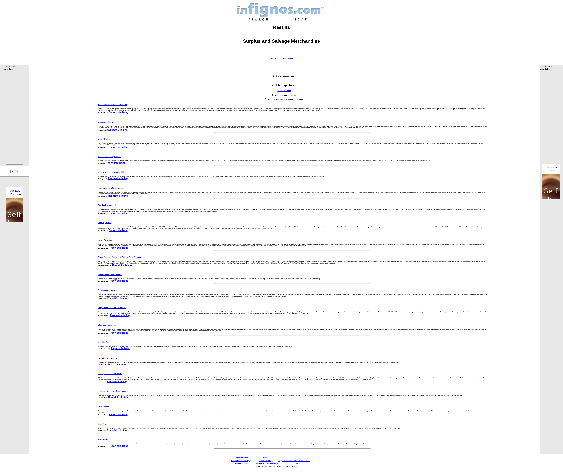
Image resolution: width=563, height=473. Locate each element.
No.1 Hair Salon (104, 342)
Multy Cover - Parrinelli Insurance (112, 308)
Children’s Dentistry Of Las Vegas (112, 391)
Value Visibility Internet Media (110, 188)
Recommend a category (241, 460)
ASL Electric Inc (105, 440)
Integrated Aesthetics (107, 325)
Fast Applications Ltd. (107, 205)
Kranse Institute (104, 139)
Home (265, 458)
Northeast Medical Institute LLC (111, 172)
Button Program (294, 463)
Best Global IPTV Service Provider (112, 104)
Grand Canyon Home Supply (110, 274)
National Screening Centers (109, 156)
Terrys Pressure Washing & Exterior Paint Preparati (119, 257)
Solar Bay (102, 424)
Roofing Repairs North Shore (110, 374)
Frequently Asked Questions (266, 463)
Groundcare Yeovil (105, 122)
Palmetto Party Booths (107, 358)
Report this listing (118, 112)
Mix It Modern (103, 407)
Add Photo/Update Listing (281, 59)
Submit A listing (265, 460)
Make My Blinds (104, 223)
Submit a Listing (284, 91)
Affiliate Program (241, 458)
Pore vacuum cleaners (107, 290)
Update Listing (241, 463)
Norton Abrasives (105, 240)
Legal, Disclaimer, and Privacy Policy (294, 460)
